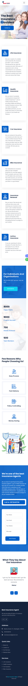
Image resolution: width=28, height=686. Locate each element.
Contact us (7, 28)
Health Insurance (7, 664)
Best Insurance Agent (12, 676)
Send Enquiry (12, 538)
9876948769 (10, 289)
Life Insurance (7, 662)
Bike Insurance (7, 669)
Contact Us (6, 647)
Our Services (6, 650)
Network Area (6, 652)
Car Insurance (6, 666)
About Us (5, 645)
